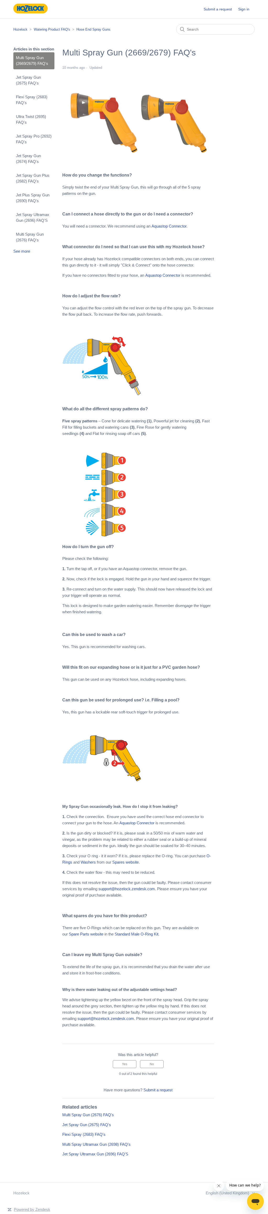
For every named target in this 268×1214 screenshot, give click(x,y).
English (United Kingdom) (228, 1193)
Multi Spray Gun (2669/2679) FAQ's (32, 60)
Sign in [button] (243, 9)
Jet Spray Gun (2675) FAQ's (28, 80)
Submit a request (218, 9)
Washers (88, 862)
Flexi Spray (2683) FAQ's (31, 100)
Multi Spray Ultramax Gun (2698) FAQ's (96, 1144)
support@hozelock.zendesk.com (126, 889)
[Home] (30, 12)
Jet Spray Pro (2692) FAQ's (34, 139)
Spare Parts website (86, 934)
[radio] (124, 1064)
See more (21, 251)
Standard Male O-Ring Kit (136, 934)
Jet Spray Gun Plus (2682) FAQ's (32, 178)
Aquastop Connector (169, 226)
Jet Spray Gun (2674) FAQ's (28, 159)
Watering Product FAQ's (52, 29)
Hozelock (20, 29)
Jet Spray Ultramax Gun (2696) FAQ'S (32, 217)
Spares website (125, 862)
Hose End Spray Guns (93, 29)
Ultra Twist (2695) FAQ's (31, 119)
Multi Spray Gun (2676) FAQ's (30, 237)
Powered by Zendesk (32, 1209)
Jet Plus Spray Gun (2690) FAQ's (32, 198)
